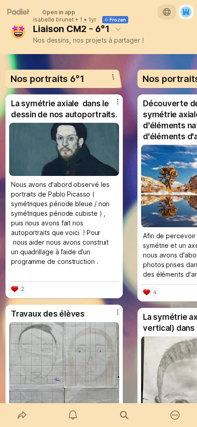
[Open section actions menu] (113, 77)
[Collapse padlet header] (118, 29)
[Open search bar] (124, 415)
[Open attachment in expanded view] (64, 149)
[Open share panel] (22, 415)
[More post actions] (112, 105)
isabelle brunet (53, 19)
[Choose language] (167, 12)
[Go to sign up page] (186, 12)
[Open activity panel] (73, 415)
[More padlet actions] (175, 415)
